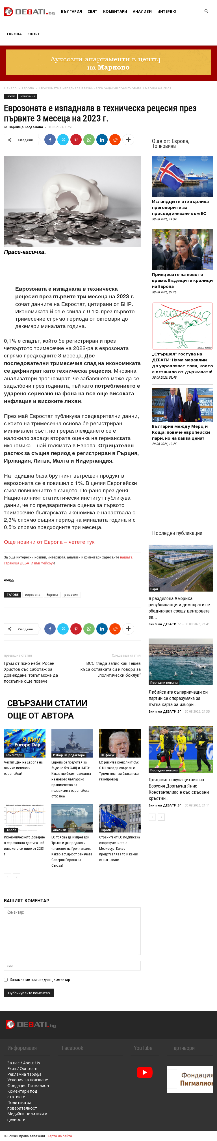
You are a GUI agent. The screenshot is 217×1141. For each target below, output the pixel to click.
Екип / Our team (22, 1068)
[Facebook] (50, 139)
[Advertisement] (72, 270)
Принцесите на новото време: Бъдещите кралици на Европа (182, 280)
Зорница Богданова (26, 127)
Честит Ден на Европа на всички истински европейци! (23, 768)
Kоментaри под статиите (22, 1093)
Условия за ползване (27, 1079)
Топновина (27, 96)
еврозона (32, 594)
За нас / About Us (23, 1062)
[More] (128, 139)
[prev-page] (7, 876)
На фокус (107, 755)
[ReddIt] (115, 139)
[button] (206, 11)
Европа (14, 33)
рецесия (71, 594)
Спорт (33, 33)
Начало (10, 88)
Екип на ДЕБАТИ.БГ (165, 624)
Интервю (166, 11)
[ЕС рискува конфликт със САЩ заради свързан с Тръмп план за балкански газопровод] (120, 743)
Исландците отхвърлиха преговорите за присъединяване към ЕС (180, 207)
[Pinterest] (76, 139)
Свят (92, 11)
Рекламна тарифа (24, 1074)
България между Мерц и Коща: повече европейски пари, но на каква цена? (181, 432)
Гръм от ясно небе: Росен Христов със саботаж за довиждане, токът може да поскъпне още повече (31, 672)
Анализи (142, 11)
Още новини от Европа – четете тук (49, 541)
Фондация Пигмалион (28, 1085)
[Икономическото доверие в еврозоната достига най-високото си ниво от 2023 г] (24, 818)
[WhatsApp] (89, 139)
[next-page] (16, 876)
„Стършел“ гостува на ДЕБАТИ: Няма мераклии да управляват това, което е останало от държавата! (182, 362)
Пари (154, 589)
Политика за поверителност (22, 1105)
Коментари (115, 11)
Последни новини (164, 683)
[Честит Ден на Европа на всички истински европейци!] (24, 743)
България (71, 11)
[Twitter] (63, 139)
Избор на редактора (69, 755)
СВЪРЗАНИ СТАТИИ (47, 703)
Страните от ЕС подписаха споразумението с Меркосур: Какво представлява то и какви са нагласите (119, 848)
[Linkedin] (102, 139)
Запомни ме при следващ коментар (40, 979)
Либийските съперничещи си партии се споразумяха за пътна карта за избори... (178, 698)
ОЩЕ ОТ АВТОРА (40, 716)
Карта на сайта (59, 1135)
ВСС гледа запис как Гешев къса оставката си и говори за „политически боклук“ (111, 669)
